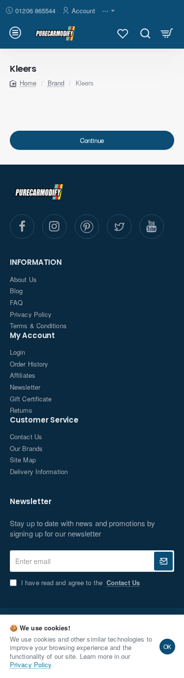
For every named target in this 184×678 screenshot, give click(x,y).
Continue (92, 140)
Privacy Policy (30, 664)
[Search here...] (145, 33)
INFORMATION (36, 262)
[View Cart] (167, 33)
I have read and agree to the (79, 582)
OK (167, 646)
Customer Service (44, 420)
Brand (56, 82)
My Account (32, 336)
